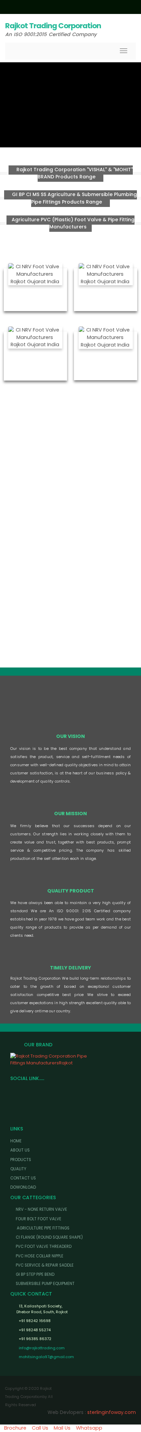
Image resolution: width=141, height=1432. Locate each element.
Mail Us (62, 1428)
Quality (18, 1169)
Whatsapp (89, 1428)
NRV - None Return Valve (41, 1209)
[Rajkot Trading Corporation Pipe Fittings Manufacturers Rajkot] (70, 1059)
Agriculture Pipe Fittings (42, 1228)
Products (20, 1159)
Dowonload (23, 1187)
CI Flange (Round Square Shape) (49, 1237)
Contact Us (23, 1178)
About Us (20, 1150)
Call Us (40, 1428)
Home (16, 1141)
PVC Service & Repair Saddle (45, 1265)
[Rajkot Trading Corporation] (70, 426)
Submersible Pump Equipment (45, 1283)
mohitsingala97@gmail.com (46, 1356)
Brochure (15, 1428)
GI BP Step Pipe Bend (35, 1274)
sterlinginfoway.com (111, 1412)
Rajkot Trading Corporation (53, 25)
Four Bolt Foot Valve (38, 1219)
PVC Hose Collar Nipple (39, 1256)
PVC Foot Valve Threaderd (44, 1246)
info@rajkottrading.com (42, 1348)
